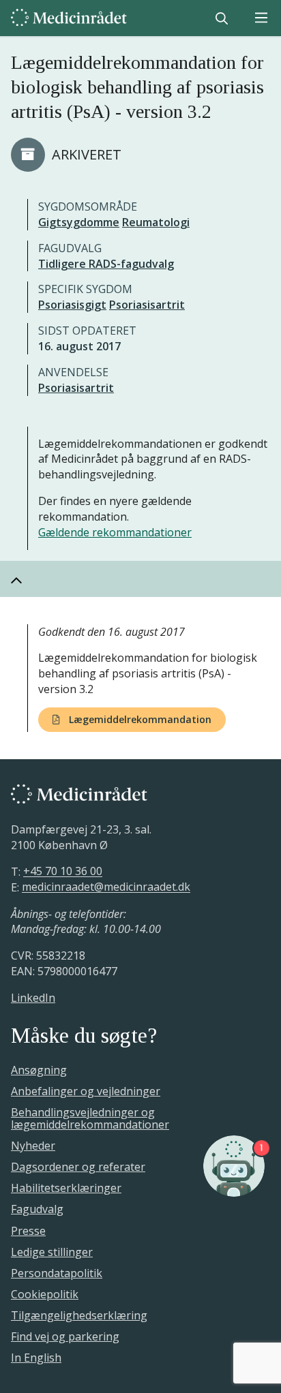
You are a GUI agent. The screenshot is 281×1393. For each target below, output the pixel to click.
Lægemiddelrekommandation (138, 719)
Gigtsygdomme (78, 222)
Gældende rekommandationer (115, 532)
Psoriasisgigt (72, 304)
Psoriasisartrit (147, 304)
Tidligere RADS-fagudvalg (106, 263)
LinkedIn (33, 997)
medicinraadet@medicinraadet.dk (106, 887)
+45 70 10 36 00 (62, 871)
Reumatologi (156, 222)
